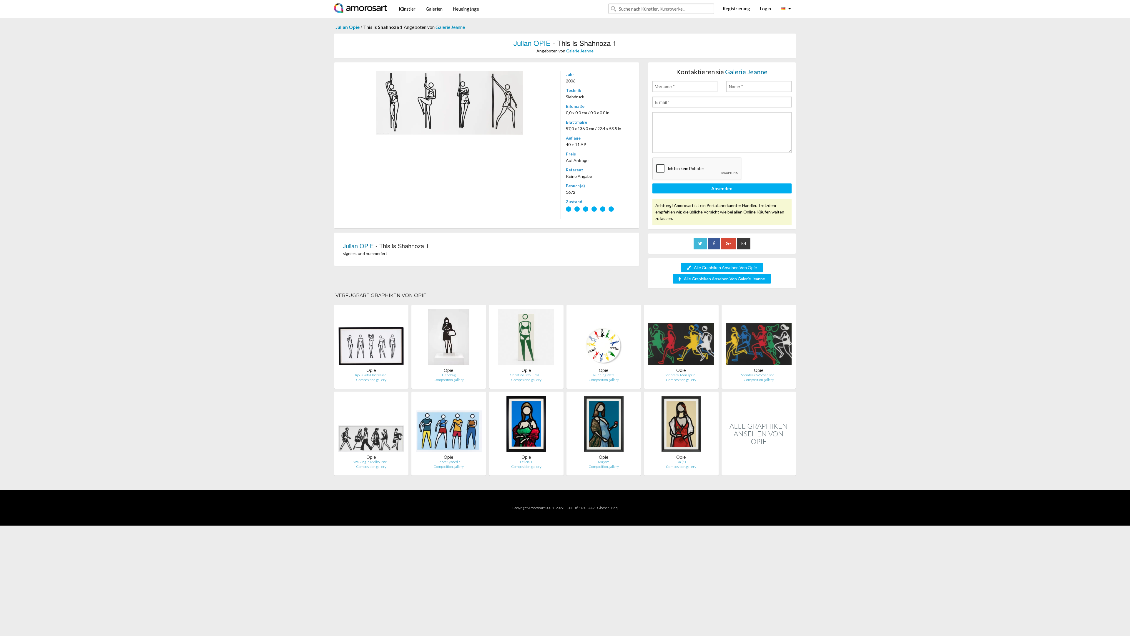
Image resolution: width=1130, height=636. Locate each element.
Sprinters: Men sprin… (681, 375)
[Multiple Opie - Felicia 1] (526, 425)
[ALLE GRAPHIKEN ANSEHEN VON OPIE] (759, 469)
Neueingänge (466, 8)
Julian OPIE (532, 43)
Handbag (449, 375)
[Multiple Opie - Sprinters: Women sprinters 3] (759, 338)
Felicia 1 (526, 462)
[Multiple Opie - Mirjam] (604, 425)
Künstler (407, 8)
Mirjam (603, 462)
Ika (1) (681, 462)
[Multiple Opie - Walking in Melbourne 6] (371, 425)
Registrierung (736, 8)
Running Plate (603, 375)
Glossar (603, 508)
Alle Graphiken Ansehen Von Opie (725, 267)
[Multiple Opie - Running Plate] (604, 338)
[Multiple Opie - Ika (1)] (681, 425)
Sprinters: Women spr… (758, 375)
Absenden (721, 188)
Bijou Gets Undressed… (371, 375)
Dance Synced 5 (449, 462)
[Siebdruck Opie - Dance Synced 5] (448, 425)
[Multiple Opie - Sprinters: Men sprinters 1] (681, 338)
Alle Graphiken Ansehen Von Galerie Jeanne (724, 278)
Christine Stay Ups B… (526, 375)
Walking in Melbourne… (371, 462)
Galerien (434, 8)
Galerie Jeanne (450, 27)
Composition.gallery (371, 379)
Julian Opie (347, 27)
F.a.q (614, 508)
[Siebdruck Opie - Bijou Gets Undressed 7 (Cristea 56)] (371, 338)
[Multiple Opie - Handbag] (449, 338)
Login (765, 8)
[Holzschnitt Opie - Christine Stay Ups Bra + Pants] (526, 338)
